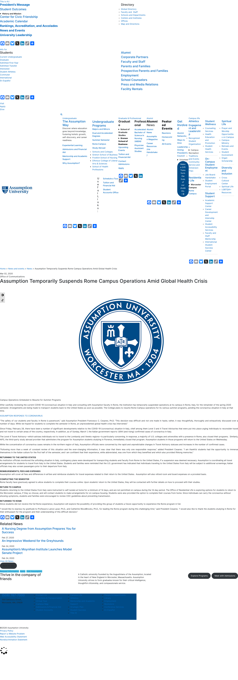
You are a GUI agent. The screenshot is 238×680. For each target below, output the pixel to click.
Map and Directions (130, 24)
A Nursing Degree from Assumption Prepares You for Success (39, 530)
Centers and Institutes (131, 18)
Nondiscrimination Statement (13, 639)
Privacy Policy (6, 630)
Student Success (78, 610)
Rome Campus (99, 144)
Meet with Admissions (225, 575)
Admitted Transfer (8, 66)
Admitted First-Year (9, 63)
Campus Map (42, 604)
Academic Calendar (14, 21)
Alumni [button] (150, 118)
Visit (2, 103)
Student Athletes (7, 71)
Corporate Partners (134, 57)
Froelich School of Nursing (104, 157)
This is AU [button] (4, 1)
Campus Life (76, 595)
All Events (166, 144)
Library (107, 598)
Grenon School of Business (105, 154)
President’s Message (15, 4)
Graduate (4, 60)
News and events (16, 268)
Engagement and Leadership (195, 130)
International (6, 77)
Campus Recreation (194, 151)
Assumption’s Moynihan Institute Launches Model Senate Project (37, 551)
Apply (2, 106)
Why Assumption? (71, 163)
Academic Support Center (209, 203)
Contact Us (41, 595)
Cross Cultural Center (225, 180)
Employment (130, 75)
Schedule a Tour (110, 178)
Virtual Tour (41, 601)
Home (3, 268)
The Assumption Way (74, 123)
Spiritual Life (227, 186)
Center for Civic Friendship (19, 17)
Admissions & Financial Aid (48, 607)
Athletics (194, 121)
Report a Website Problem (12, 633)
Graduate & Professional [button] (129, 118)
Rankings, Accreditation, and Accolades (29, 26)
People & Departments (115, 595)
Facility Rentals (132, 89)
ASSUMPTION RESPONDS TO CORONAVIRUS (21, 415)
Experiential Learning (72, 145)
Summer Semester (101, 140)
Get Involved (182, 125)
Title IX (73, 613)
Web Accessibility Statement (13, 636)
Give (2, 109)
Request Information (9, 571)
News (29, 268)
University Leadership (16, 35)
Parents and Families (135, 66)
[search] (61, 114)
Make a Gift (183, 177)
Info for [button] (3, 49)
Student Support (210, 195)
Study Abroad (98, 148)
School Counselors (134, 80)
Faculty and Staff (129, 12)
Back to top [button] (8, 565)
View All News (6, 561)
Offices (124, 21)
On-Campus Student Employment (211, 164)
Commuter (5, 74)
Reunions (166, 133)
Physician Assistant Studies (139, 148)
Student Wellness (210, 123)
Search (5, 671)
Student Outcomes (13, 9)
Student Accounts (44, 610)
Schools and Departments (133, 15)
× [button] (2, 658)
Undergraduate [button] (69, 118)
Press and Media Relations (139, 84)
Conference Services (114, 607)
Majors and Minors (101, 129)
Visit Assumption (34, 571)
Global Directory (128, 9)
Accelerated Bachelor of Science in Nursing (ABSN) (140, 135)
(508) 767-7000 (13, 595)
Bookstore (109, 604)
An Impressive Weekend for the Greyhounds (33, 541)
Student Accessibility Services (211, 227)
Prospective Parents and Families (144, 71)
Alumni (126, 52)
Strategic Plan (76, 607)
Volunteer (183, 159)
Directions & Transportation (49, 598)
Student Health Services (209, 149)
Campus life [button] (194, 118)
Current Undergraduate (11, 57)
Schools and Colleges (102, 151)
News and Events (12, 30)
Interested (4, 68)
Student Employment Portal (211, 183)
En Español (5, 80)
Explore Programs (199, 575)
